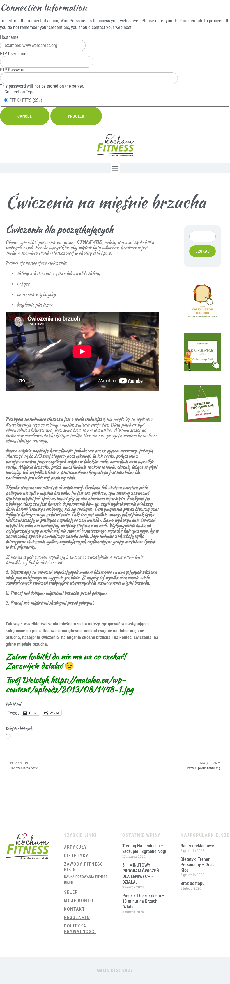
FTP (12, 100)
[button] (115, 168)
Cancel (24, 116)
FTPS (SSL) (31, 100)
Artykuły (75, 847)
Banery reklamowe (197, 845)
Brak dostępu (192, 883)
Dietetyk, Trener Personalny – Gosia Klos (198, 865)
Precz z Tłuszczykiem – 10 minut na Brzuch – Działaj (143, 901)
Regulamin (77, 917)
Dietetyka (76, 855)
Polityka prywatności (80, 928)
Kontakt (74, 909)
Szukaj (203, 251)
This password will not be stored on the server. (42, 78)
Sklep (71, 892)
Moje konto (79, 900)
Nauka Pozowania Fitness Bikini (85, 879)
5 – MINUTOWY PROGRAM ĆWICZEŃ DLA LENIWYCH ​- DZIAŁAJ (140, 874)
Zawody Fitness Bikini (83, 866)
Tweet (13, 712)
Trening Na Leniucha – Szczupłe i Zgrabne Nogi (144, 848)
